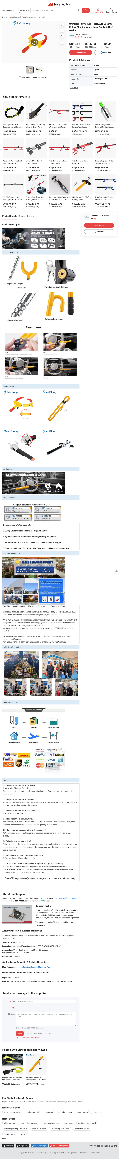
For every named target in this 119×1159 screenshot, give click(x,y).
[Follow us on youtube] (108, 1146)
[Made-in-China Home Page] (59, 4)
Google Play (22, 1146)
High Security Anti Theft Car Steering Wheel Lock (82, 198)
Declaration (84, 1153)
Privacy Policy (95, 1153)
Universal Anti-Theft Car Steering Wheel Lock (34, 162)
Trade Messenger (39, 1146)
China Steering (9, 1123)
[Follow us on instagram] (105, 1146)
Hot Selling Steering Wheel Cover (15, 1129)
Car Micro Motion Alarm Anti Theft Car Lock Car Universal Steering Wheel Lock (59, 198)
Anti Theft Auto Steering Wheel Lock (80, 162)
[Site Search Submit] (86, 10)
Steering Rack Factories (50, 1123)
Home (4, 17)
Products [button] (23, 10)
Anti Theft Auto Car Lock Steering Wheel (58, 162)
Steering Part (68, 1123)
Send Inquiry (80, 52)
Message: (11, 1014)
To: (14, 1008)
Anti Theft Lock (82, 1112)
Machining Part (44, 967)
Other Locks (48, 1112)
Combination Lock (32, 1112)
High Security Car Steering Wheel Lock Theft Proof (104, 198)
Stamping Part (20, 967)
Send (20, 1033)
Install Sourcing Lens (60, 1146)
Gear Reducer (32, 967)
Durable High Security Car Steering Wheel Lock (104, 162)
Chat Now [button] (107, 52)
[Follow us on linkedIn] (115, 1146)
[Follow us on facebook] (98, 1146)
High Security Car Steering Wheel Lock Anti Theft (35, 125)
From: (13, 1002)
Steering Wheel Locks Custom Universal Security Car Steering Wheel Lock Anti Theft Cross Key (13, 126)
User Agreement (72, 1153)
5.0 (94, 219)
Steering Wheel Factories (28, 1123)
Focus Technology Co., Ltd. (43, 1153)
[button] (3, 3)
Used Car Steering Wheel (87, 1123)
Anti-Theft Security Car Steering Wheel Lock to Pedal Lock (13, 198)
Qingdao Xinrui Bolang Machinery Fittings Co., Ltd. (81, 34)
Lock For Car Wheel (39, 1129)
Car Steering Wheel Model (60, 1129)
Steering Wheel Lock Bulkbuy (14, 1134)
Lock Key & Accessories (12, 1112)
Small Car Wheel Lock (81, 1129)
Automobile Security (65, 1112)
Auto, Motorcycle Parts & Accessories (22, 17)
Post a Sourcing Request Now (28, 1037)
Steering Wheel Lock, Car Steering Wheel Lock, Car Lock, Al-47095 (35, 198)
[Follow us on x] (102, 1146)
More (4, 1138)
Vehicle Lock (97, 1112)
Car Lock (42, 17)
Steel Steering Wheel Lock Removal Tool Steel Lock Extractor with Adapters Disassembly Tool (104, 126)
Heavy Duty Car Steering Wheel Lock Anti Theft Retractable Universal (58, 126)
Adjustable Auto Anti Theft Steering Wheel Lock (12, 162)
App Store (8, 1146)
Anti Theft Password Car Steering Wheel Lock (81, 125)
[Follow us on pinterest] (112, 1146)
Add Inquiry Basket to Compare (34, 77)
